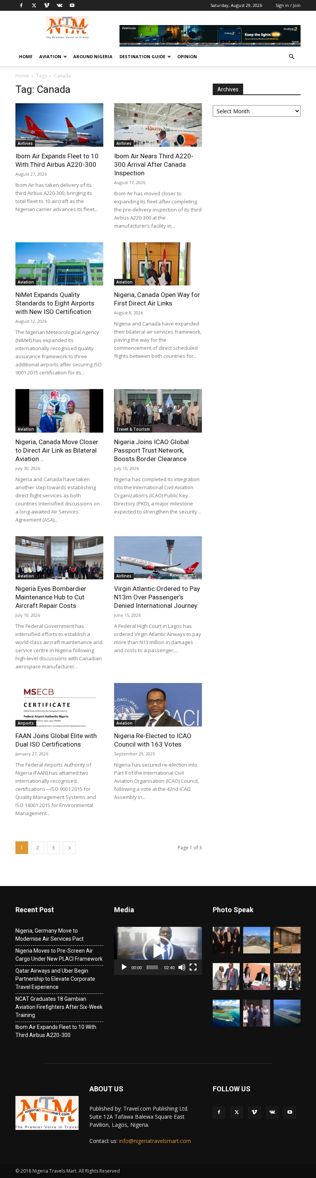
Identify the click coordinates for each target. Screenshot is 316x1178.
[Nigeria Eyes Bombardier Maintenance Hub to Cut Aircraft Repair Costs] (59, 558)
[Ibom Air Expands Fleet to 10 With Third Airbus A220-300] (59, 125)
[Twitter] (34, 5)
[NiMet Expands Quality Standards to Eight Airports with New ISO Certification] (59, 264)
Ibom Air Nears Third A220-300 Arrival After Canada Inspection (153, 164)
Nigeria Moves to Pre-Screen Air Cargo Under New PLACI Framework (59, 955)
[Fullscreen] (193, 967)
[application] (158, 951)
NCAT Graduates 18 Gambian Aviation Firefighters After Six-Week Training (59, 1007)
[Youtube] (72, 5)
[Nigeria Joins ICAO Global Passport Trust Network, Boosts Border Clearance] (158, 411)
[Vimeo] (46, 5)
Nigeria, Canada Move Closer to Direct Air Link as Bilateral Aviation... (56, 450)
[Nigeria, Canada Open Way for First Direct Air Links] (158, 264)
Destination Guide (142, 56)
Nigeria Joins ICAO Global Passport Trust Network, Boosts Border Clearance (151, 450)
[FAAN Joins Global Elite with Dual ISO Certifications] (59, 705)
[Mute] (182, 967)
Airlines (25, 143)
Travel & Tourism (133, 429)
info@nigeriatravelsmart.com (155, 1140)
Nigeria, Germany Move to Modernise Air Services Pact (49, 935)
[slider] (152, 967)
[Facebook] (21, 5)
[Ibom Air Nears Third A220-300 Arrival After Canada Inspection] (158, 125)
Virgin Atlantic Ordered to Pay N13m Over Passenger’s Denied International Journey (157, 597)
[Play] (124, 967)
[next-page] (69, 847)
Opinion (187, 56)
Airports (26, 723)
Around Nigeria (93, 56)
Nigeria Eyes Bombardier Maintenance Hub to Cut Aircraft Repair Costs (50, 597)
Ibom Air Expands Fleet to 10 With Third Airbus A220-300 (55, 1031)
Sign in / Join (288, 5)
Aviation (50, 56)
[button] (291, 56)
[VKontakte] (59, 5)
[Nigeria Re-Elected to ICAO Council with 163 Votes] (158, 705)
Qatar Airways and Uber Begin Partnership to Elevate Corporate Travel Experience (55, 979)
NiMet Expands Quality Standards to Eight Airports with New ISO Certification (54, 303)
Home (25, 56)
